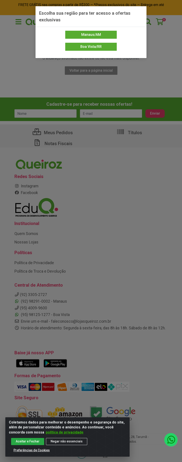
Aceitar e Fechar (28, 441)
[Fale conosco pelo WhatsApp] (171, 439)
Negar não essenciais (67, 441)
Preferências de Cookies (32, 450)
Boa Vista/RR (91, 47)
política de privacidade (64, 432)
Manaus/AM (91, 34)
